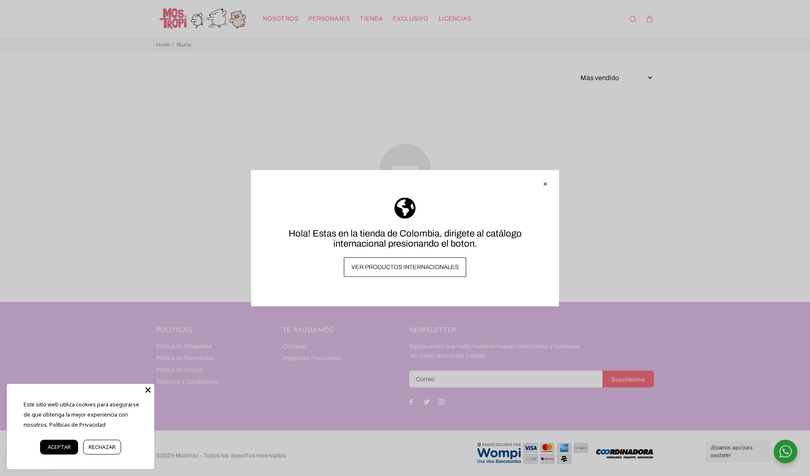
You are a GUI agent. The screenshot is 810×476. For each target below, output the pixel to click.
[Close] (148, 390)
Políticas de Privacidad (77, 424)
